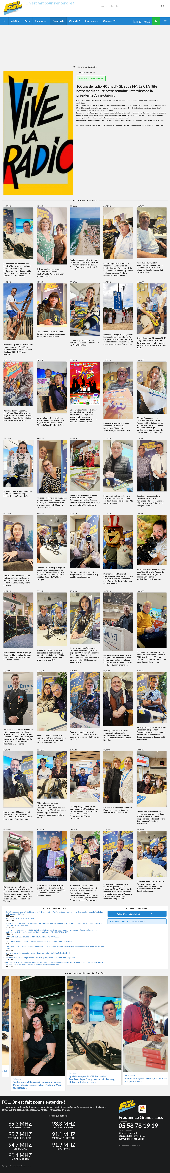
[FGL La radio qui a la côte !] (13, 15)
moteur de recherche (137, 921)
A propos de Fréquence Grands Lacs (16, 1166)
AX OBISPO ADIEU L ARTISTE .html (20, 919)
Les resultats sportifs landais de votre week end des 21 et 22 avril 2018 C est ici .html (39, 941)
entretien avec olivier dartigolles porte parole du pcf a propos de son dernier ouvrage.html (40, 958)
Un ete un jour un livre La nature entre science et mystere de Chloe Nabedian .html (38, 953)
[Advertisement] (85, 45)
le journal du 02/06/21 (91, 78)
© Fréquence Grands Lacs (129, 1145)
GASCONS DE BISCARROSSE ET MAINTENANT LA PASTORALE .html (33, 937)
